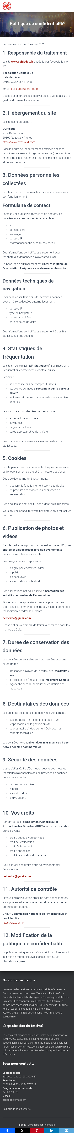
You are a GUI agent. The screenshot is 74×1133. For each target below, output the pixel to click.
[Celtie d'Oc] (8, 6)
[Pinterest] (37, 1130)
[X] (22, 1130)
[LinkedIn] (51, 1130)
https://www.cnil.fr (13, 922)
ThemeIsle (49, 1124)
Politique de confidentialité (16, 1109)
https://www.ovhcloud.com (19, 142)
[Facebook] (7, 1130)
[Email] (66, 1130)
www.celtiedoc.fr (22, 61)
